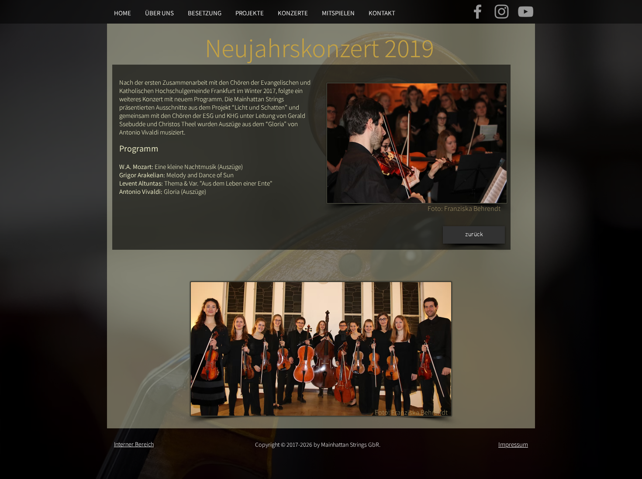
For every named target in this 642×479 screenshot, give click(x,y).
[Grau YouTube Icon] (525, 11)
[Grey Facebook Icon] (477, 11)
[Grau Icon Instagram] (501, 11)
